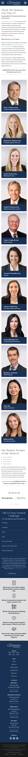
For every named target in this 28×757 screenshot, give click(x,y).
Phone (3, 532)
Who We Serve (14, 670)
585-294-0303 (14, 653)
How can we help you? (7, 550)
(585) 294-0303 (14, 691)
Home (14, 661)
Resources (14, 673)
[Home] (13, 3)
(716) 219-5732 (14, 717)
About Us (14, 664)
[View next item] (16, 504)
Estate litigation (7, 461)
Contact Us (14, 676)
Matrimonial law (7, 464)
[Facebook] (17, 738)
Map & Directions (14, 689)
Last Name (5, 527)
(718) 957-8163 (14, 731)
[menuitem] (7, 754)
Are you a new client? (7, 541)
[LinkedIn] (14, 738)
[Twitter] (10, 738)
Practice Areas (14, 667)
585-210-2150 (14, 655)
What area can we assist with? (9, 546)
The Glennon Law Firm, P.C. (8, 21)
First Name (5, 522)
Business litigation (7, 457)
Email (3, 536)
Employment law (7, 459)
